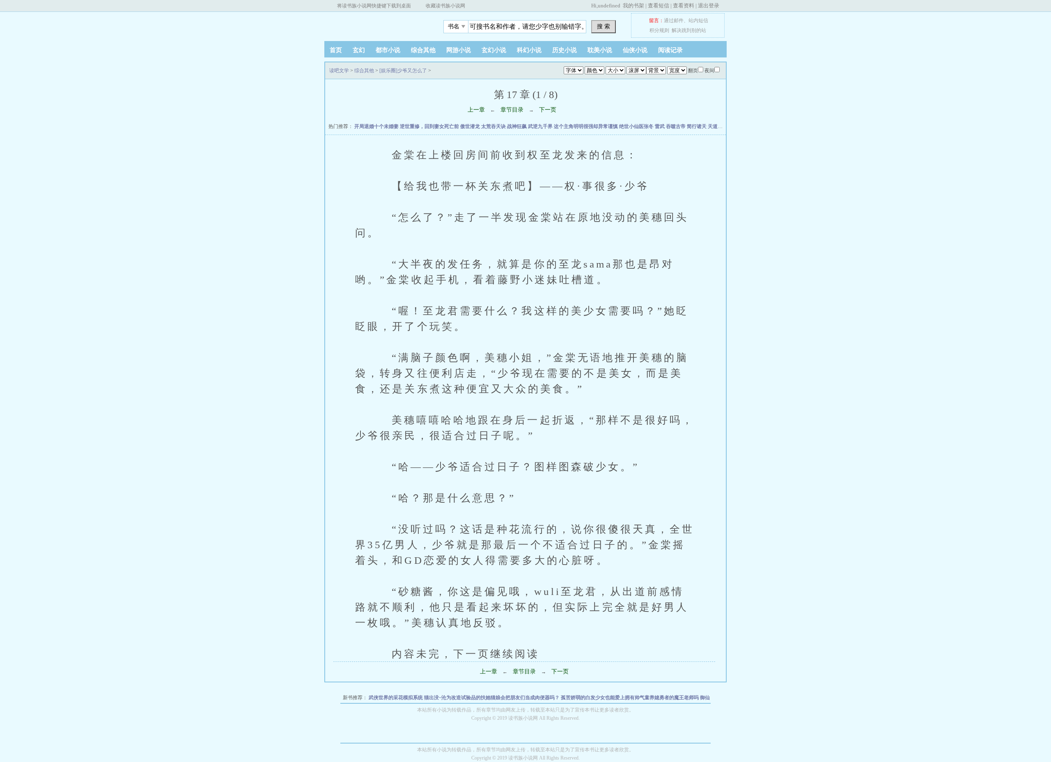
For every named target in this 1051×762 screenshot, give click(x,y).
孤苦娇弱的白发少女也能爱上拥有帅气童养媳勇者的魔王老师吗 (630, 697)
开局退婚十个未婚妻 (377, 126)
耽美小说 (599, 50)
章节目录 (511, 110)
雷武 (660, 126)
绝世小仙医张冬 (637, 126)
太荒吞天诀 (494, 126)
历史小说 (564, 50)
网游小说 (458, 50)
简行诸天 (697, 126)
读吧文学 (375, 24)
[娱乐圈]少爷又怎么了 (403, 70)
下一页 (547, 110)
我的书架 (633, 5)
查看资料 (683, 5)
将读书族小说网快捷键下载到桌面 (374, 6)
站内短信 (698, 20)
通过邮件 (674, 20)
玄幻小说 (494, 50)
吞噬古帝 (676, 126)
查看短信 (658, 5)
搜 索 (603, 26)
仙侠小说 (635, 50)
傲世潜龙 (470, 126)
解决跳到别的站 (689, 30)
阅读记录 (670, 50)
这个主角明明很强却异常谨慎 (586, 126)
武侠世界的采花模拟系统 (396, 697)
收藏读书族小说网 (445, 6)
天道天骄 (718, 126)
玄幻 (359, 50)
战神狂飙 (517, 126)
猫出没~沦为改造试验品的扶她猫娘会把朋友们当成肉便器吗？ (492, 697)
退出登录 (708, 5)
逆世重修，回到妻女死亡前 (430, 126)
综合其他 (423, 50)
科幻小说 (529, 50)
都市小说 (388, 50)
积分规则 (659, 30)
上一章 (476, 110)
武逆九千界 (541, 126)
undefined (609, 5)
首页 (336, 50)
